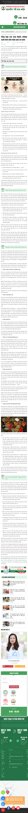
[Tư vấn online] (13, 808)
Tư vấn (11, 666)
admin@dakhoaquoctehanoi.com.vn (16, 763)
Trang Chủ (2, 27)
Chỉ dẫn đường (3, 775)
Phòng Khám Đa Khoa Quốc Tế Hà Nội (16, 757)
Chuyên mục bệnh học (19, 27)
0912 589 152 (22, 22)
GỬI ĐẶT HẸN (14, 687)
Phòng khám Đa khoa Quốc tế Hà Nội (8, 811)
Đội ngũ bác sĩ (3, 763)
